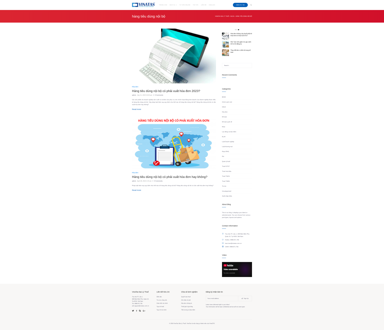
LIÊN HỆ (203, 5)
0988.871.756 (240, 5)
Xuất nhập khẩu (227, 196)
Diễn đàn (159, 297)
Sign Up (245, 298)
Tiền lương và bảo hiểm (188, 310)
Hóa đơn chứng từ (186, 303)
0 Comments (159, 95)
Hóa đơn (135, 87)
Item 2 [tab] (237, 29)
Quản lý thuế (226, 161)
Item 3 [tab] (238, 29)
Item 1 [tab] (235, 29)
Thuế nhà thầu (226, 171)
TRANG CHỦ (163, 5)
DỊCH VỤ (172, 5)
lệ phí (224, 136)
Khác (223, 127)
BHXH (224, 97)
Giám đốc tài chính (162, 303)
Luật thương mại (227, 146)
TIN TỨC (195, 5)
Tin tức (224, 186)
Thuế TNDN (226, 181)
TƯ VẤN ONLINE (184, 5)
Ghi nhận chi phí (186, 300)
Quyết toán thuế (185, 297)
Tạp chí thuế (160, 306)
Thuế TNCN (226, 176)
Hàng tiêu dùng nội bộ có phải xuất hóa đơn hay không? (169, 176)
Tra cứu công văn (162, 300)
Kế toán (224, 117)
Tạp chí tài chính (161, 310)
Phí (223, 156)
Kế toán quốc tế (227, 122)
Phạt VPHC (225, 151)
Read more (136, 109)
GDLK (224, 107)
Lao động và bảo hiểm (229, 131)
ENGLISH (212, 5)
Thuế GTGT (226, 166)
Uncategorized (226, 191)
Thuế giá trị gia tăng (187, 306)
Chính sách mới (227, 102)
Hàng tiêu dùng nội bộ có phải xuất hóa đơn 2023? (166, 91)
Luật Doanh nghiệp (228, 141)
